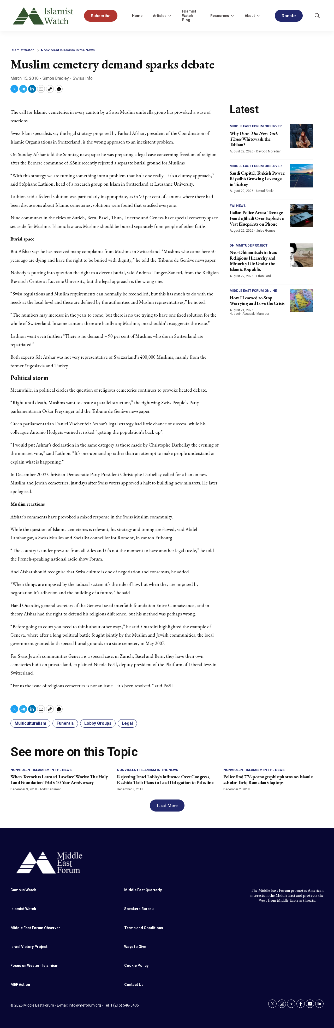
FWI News (238, 206)
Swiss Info (83, 78)
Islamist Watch (22, 50)
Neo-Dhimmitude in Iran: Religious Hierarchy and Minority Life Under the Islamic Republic (253, 260)
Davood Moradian (269, 151)
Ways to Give (135, 947)
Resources (219, 16)
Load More (167, 805)
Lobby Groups (97, 723)
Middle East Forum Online (253, 291)
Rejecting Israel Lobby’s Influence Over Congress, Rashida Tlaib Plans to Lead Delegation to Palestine (165, 779)
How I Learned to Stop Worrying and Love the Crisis (257, 300)
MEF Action (20, 985)
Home (137, 16)
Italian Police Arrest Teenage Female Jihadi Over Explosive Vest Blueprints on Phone (256, 218)
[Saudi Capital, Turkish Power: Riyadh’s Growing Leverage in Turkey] (301, 175)
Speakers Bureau (139, 909)
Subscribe (101, 15)
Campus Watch (23, 890)
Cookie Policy (136, 965)
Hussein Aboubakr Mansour (249, 314)
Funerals (65, 723)
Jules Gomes (266, 230)
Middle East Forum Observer (256, 126)
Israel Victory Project (28, 947)
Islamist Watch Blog (189, 15)
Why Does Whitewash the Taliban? (254, 138)
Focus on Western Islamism (34, 965)
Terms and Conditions (143, 928)
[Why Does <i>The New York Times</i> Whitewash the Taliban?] (301, 136)
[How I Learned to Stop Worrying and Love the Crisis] (301, 300)
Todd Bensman (51, 789)
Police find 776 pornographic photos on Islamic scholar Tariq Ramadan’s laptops (267, 779)
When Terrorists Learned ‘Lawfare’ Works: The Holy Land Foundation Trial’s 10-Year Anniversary (59, 779)
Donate (289, 15)
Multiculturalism (30, 723)
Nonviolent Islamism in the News (68, 50)
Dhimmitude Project (248, 245)
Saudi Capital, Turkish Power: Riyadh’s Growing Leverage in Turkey (257, 178)
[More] (170, 16)
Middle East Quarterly (143, 890)
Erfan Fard (263, 276)
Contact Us (134, 985)
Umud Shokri (265, 191)
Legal (127, 723)
